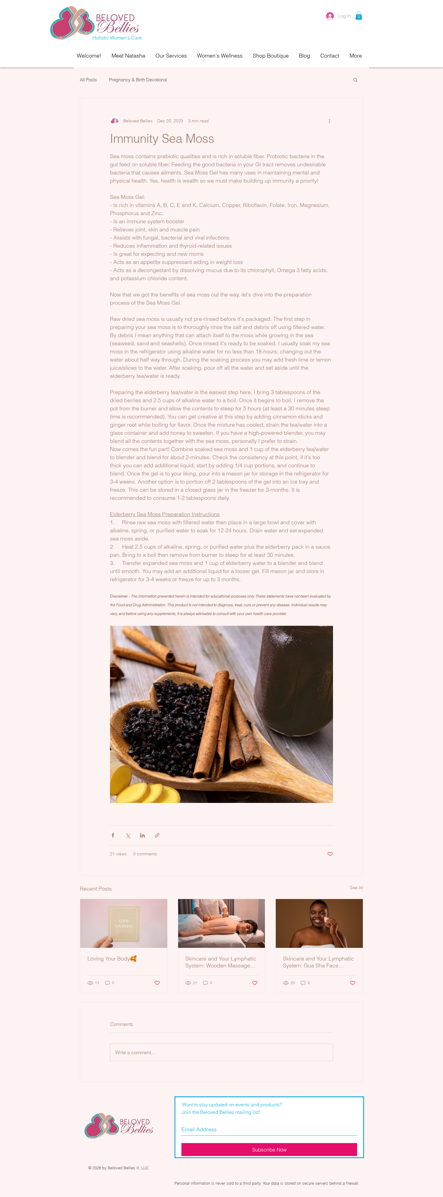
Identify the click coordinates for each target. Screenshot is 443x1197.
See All (356, 887)
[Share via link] (157, 835)
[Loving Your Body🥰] (123, 923)
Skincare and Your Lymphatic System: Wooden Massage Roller (220, 962)
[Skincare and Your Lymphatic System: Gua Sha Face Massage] (319, 923)
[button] (358, 15)
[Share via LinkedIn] (142, 835)
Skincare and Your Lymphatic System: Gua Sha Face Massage (318, 962)
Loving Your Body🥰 (112, 958)
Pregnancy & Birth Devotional (138, 80)
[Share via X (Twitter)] (127, 835)
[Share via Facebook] (113, 835)
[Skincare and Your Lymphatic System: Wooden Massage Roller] (221, 923)
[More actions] (329, 120)
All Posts (88, 80)
